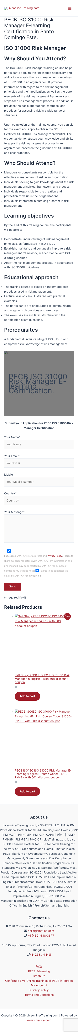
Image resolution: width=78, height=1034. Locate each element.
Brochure (39, 976)
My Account (39, 985)
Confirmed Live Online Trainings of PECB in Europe (39, 980)
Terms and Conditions (39, 994)
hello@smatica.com (41, 930)
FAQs (39, 966)
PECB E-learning (39, 971)
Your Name (12, 437)
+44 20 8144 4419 (40, 954)
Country (10, 493)
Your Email (12, 456)
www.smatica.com (39, 1020)
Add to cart (27, 696)
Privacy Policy (54, 555)
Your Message (14, 512)
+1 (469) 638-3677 (41, 935)
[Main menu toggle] (70, 8)
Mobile (8, 474)
